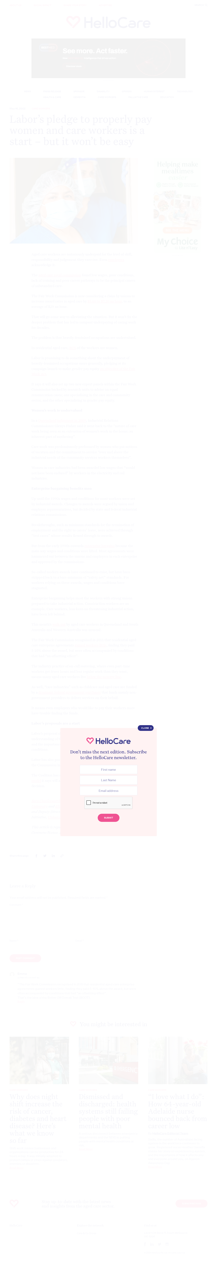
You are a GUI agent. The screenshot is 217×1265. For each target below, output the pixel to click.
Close (145, 728)
